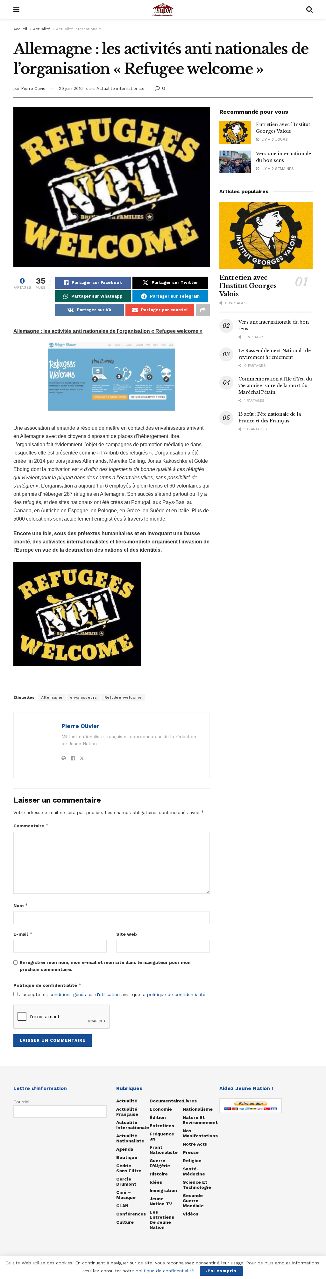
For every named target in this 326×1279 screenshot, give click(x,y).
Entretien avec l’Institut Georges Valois (248, 286)
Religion (192, 1160)
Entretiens (162, 1125)
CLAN (122, 1205)
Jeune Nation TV (161, 1201)
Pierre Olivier (34, 88)
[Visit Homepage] (163, 9)
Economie (161, 1109)
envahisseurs (83, 697)
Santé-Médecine (194, 1171)
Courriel (21, 1101)
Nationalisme (198, 1109)
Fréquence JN (162, 1136)
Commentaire (31, 826)
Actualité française (127, 1112)
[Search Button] (309, 9)
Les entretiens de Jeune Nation (162, 1219)
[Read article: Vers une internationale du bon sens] (235, 162)
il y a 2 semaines (276, 168)
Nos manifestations (200, 1133)
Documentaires (167, 1100)
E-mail (22, 934)
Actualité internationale (78, 29)
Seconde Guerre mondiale (193, 1200)
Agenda (124, 1149)
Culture (125, 1222)
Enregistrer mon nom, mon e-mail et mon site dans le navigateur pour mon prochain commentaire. (105, 966)
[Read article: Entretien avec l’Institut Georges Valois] (235, 132)
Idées (156, 1182)
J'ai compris (221, 1271)
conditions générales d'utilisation (84, 994)
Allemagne (52, 697)
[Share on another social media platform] (203, 310)
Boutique (126, 1157)
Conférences (131, 1213)
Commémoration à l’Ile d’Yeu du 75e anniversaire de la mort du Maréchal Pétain (275, 385)
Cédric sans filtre (128, 1168)
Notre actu (195, 1144)
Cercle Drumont (126, 1181)
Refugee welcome (123, 697)
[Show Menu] (16, 9)
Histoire (159, 1173)
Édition (158, 1117)
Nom (20, 905)
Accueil (20, 29)
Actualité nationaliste (130, 1138)
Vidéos (190, 1213)
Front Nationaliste (164, 1150)
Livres (190, 1100)
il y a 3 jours (273, 139)
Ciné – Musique (126, 1195)
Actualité (41, 29)
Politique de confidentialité (47, 985)
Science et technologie (197, 1185)
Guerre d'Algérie (160, 1163)
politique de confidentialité (176, 994)
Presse (191, 1152)
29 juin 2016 (71, 88)
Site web (126, 934)
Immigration (163, 1190)
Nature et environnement (200, 1120)
